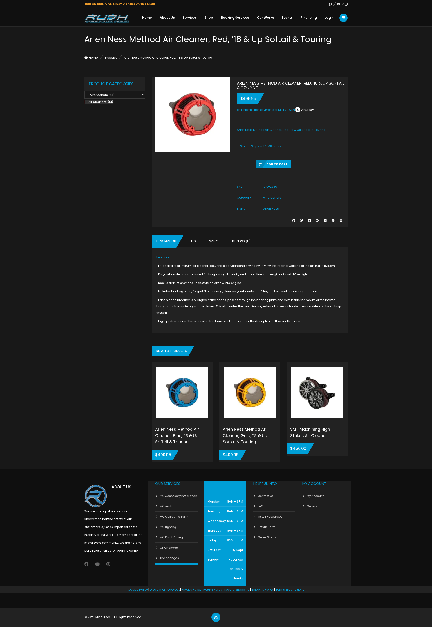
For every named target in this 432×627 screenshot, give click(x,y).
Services (190, 17)
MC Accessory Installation (178, 496)
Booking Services (235, 17)
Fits (193, 241)
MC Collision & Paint (174, 516)
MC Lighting (168, 527)
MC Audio (167, 506)
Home (147, 17)
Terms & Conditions (290, 589)
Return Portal (267, 527)
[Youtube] (341, 4)
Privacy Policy (191, 589)
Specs (214, 241)
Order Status (267, 537)
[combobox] (98, 102)
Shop (209, 17)
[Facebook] (333, 4)
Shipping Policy (263, 589)
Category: (244, 197)
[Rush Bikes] (106, 18)
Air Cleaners (272, 197)
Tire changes (169, 558)
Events (287, 17)
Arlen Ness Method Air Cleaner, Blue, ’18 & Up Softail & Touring (177, 435)
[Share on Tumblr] (325, 220)
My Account (315, 496)
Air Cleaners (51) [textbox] (99, 102)
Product (111, 57)
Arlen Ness (271, 208)
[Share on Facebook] (294, 220)
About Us (167, 17)
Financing (309, 17)
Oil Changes (169, 548)
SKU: (240, 186)
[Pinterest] (333, 220)
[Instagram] (346, 4)
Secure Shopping (237, 589)
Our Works (265, 17)
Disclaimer (157, 589)
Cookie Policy (138, 589)
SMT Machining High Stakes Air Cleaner (310, 432)
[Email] (341, 220)
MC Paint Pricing (171, 537)
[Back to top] (216, 617)
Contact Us (266, 496)
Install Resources (270, 516)
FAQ (260, 506)
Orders (312, 506)
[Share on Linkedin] (309, 220)
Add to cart (277, 164)
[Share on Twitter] (302, 220)
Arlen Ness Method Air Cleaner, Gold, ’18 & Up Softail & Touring (245, 435)
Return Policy (212, 589)
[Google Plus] (317, 220)
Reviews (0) (241, 241)
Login (329, 17)
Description (166, 241)
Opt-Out (173, 589)
